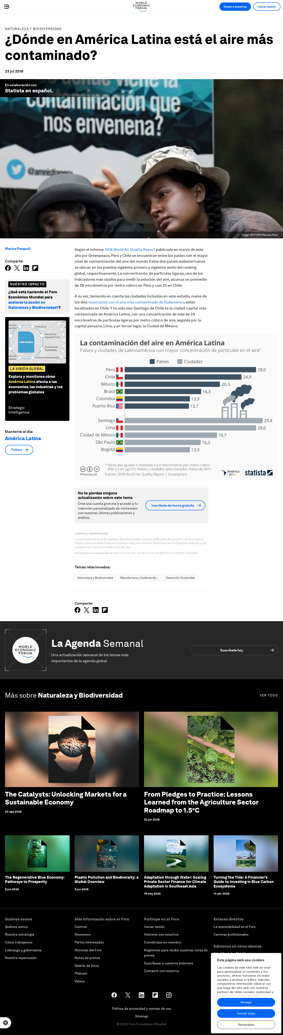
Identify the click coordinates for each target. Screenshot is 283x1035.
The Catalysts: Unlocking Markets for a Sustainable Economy (66, 798)
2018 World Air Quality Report (130, 249)
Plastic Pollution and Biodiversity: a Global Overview (106, 879)
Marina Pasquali (18, 249)
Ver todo (269, 695)
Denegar (246, 1002)
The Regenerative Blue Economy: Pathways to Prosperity (34, 879)
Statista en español (28, 91)
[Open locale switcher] (5, 1022)
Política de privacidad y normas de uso (141, 1009)
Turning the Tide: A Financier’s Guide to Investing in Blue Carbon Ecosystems (244, 881)
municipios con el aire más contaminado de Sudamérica (136, 302)
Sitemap (141, 1016)
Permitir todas (246, 1013)
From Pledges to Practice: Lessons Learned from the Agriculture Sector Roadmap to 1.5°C (201, 802)
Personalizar (246, 1024)
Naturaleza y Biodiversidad (33, 29)
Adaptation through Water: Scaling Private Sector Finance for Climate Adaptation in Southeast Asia (175, 881)
